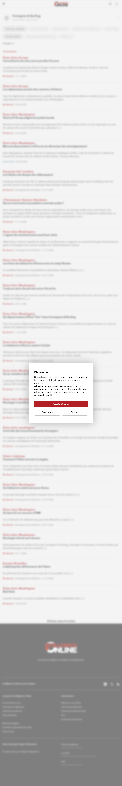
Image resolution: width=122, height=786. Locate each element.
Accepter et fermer (61, 404)
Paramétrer (47, 412)
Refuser (75, 412)
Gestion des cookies (44, 395)
